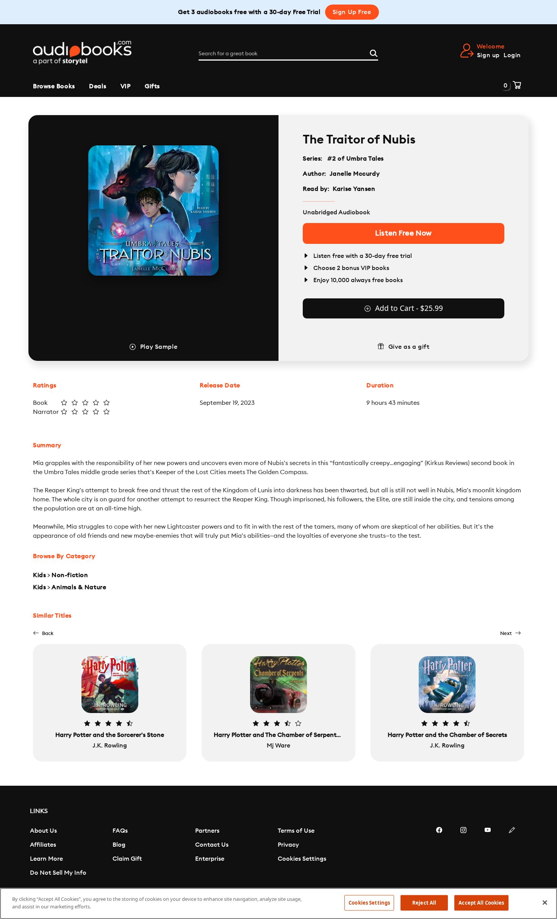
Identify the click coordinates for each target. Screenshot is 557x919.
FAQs (120, 831)
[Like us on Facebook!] (439, 853)
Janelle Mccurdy (355, 174)
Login (512, 55)
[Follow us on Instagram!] (463, 853)
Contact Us (211, 845)
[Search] (373, 52)
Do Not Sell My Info (58, 873)
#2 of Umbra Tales (356, 158)
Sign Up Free (352, 12)
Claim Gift (127, 859)
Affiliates (43, 845)
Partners (207, 831)
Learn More (46, 859)
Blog (119, 845)
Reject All (424, 902)
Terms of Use (296, 831)
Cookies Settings (302, 859)
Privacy (288, 845)
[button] (43, 633)
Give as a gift (409, 347)
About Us (43, 831)
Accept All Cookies (481, 902)
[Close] (545, 902)
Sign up (488, 55)
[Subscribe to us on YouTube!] (488, 853)
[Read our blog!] (512, 853)
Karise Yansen (354, 189)
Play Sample (158, 347)
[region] (278, 903)
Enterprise (209, 859)
